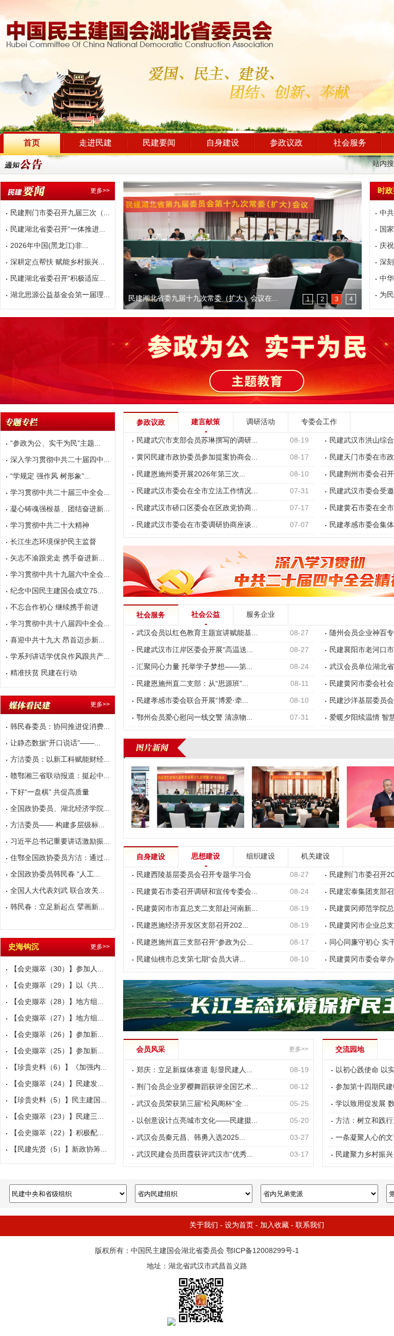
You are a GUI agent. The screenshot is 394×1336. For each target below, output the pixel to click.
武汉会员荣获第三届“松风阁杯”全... (192, 1104)
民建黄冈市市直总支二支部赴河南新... (197, 909)
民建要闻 (159, 143)
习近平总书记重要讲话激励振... (60, 842)
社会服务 (349, 143)
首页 (32, 143)
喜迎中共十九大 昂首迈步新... (57, 640)
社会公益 (205, 615)
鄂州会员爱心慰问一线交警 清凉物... (194, 718)
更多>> (100, 190)
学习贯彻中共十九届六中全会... (60, 575)
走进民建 (95, 143)
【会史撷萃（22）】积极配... (57, 1133)
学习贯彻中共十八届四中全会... (60, 624)
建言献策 (205, 422)
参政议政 (286, 143)
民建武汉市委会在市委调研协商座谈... (197, 525)
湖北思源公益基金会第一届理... (60, 295)
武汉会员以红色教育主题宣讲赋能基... (197, 633)
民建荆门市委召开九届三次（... (60, 213)
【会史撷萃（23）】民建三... (57, 1117)
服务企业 (260, 615)
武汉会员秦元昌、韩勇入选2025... (190, 1138)
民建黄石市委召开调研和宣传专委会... (197, 892)
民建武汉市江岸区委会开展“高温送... (194, 650)
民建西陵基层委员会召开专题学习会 (193, 875)
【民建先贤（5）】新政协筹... (58, 1150)
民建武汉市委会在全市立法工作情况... (197, 491)
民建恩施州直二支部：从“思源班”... (192, 684)
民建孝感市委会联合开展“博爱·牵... (192, 701)
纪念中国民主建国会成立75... (57, 591)
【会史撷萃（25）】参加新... (57, 1051)
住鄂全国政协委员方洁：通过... (60, 858)
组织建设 (260, 857)
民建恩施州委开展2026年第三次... (190, 474)
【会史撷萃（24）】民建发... (57, 1084)
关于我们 (203, 1225)
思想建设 (205, 857)
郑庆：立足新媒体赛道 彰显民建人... (194, 1070)
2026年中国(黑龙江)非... (49, 246)
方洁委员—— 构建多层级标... (57, 825)
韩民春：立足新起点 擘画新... (57, 907)
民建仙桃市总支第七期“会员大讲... (191, 960)
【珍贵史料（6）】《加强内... (58, 1068)
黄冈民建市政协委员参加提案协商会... (197, 458)
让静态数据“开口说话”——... (55, 743)
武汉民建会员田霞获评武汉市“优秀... (194, 1155)
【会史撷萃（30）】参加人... (57, 969)
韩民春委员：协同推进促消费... (60, 727)
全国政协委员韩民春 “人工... (55, 875)
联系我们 (310, 1225)
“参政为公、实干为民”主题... (55, 444)
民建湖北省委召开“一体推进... (57, 230)
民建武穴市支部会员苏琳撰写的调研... (197, 441)
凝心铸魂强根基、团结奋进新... (60, 509)
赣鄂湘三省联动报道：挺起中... (60, 776)
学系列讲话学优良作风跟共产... (60, 657)
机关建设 (315, 857)
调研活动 (260, 422)
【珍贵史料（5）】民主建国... (58, 1100)
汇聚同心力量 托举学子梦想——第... (194, 667)
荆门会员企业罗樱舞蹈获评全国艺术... (197, 1087)
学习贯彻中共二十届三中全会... (60, 493)
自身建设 (222, 143)
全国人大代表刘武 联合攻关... (57, 891)
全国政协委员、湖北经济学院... (60, 809)
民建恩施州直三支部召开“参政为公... (194, 943)
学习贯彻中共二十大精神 (49, 526)
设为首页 (239, 1225)
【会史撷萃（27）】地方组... (57, 1018)
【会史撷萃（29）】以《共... (57, 986)
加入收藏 (274, 1225)
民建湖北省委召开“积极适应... (57, 279)
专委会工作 (319, 422)
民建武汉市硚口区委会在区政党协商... (197, 508)
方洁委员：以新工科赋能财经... (60, 760)
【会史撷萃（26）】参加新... (57, 1035)
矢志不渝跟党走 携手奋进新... (57, 558)
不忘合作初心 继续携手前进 (54, 608)
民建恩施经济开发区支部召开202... (192, 926)
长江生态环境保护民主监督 (53, 542)
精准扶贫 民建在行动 (43, 673)
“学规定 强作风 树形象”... (50, 477)
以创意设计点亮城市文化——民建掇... (197, 1121)
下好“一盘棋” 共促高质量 (49, 793)
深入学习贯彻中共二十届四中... (60, 460)
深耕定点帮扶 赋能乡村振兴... (57, 262)
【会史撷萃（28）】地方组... (57, 1002)
